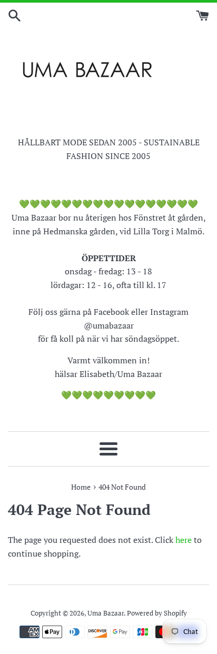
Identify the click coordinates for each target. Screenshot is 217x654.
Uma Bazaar (105, 613)
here (183, 540)
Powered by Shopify (157, 613)
